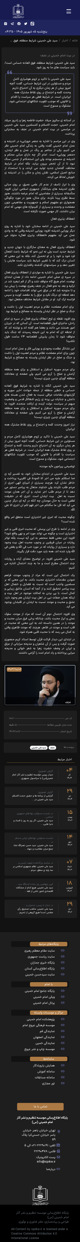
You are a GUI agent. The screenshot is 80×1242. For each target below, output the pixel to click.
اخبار (65, 40)
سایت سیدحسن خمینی (40, 974)
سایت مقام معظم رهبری (39, 951)
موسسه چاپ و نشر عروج (39, 1049)
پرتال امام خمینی (44, 1003)
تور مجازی (48, 1083)
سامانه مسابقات (45, 1077)
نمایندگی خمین (45, 1043)
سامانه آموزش (46, 1071)
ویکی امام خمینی (44, 997)
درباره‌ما (50, 1169)
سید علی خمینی (38, 747)
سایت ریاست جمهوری (41, 957)
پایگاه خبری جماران (43, 962)
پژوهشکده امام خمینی (41, 1019)
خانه (75, 40)
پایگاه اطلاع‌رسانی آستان (40, 968)
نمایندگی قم (47, 1031)
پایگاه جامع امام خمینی (40, 991)
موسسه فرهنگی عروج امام (39, 1025)
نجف (52, 747)
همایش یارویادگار (44, 1065)
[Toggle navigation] (68, 11)
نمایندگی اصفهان (44, 1037)
